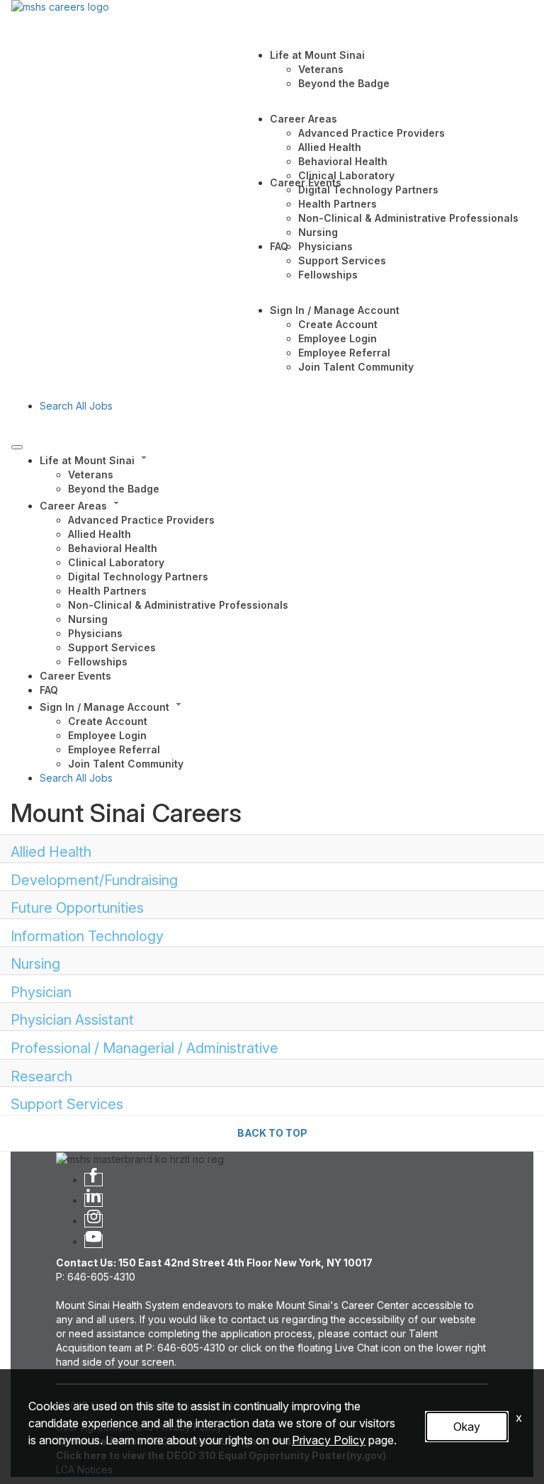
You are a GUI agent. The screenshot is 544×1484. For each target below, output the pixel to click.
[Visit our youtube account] (93, 1241)
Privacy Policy (329, 1440)
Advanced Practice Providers (371, 133)
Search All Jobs (76, 406)
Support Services (342, 260)
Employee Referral (344, 353)
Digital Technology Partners (368, 190)
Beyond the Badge (344, 83)
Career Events (305, 182)
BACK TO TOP (272, 1133)
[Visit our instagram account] (93, 1220)
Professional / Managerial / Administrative (144, 1048)
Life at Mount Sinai (317, 55)
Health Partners (337, 204)
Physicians (325, 246)
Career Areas (303, 119)
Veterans (321, 69)
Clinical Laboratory (346, 175)
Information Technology (87, 936)
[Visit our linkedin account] (93, 1200)
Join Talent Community (356, 367)
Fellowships (328, 275)
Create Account (338, 324)
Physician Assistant (72, 1019)
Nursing (318, 232)
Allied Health (329, 147)
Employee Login (337, 338)
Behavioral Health (342, 161)
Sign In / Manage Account (335, 310)
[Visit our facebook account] (93, 1179)
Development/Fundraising (94, 880)
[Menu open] (17, 447)
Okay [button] (466, 1427)
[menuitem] (286, 473)
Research (41, 1076)
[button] (286, 459)
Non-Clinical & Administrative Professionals (408, 218)
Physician (41, 992)
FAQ (279, 246)
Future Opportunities (77, 907)
